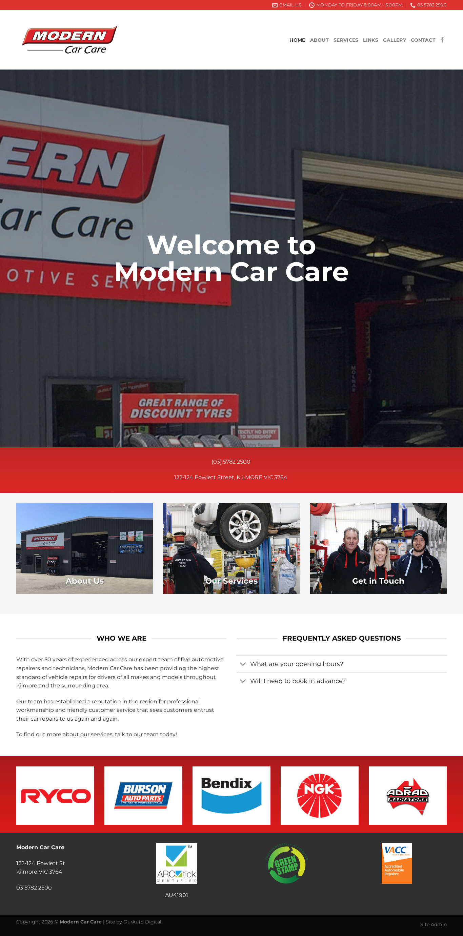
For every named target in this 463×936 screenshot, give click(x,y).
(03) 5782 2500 (232, 462)
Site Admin (433, 924)
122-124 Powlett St (40, 863)
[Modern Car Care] (71, 40)
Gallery (394, 40)
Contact (423, 40)
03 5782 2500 (34, 887)
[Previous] (28, 784)
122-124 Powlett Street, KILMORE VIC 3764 (231, 477)
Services (346, 40)
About (319, 40)
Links (370, 40)
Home (297, 40)
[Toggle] (243, 664)
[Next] (434, 784)
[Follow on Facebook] (442, 40)
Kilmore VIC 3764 (39, 872)
